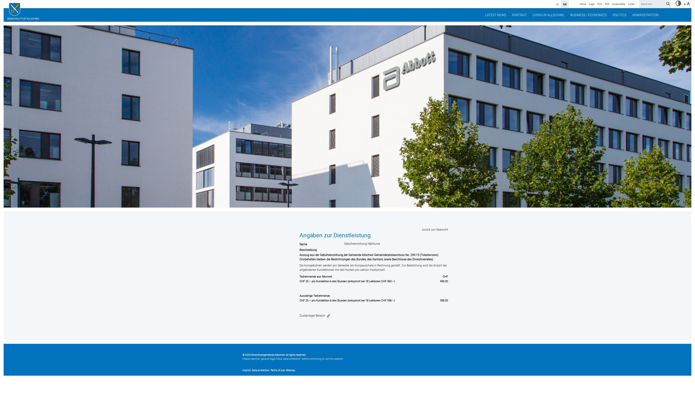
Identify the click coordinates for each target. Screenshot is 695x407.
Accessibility (618, 4)
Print (599, 4)
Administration (645, 15)
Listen (631, 4)
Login (592, 4)
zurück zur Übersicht (435, 229)
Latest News (495, 15)
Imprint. (247, 370)
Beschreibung (308, 250)
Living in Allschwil (549, 15)
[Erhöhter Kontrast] (678, 5)
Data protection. (261, 370)
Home (583, 4)
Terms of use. (277, 370)
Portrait (519, 15)
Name (303, 244)
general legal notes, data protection (280, 358)
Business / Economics (588, 15)
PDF (607, 4)
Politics (619, 15)
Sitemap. (291, 370)
